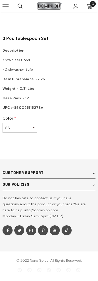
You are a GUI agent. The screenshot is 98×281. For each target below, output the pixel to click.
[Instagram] (31, 230)
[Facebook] (8, 230)
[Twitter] (19, 230)
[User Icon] (75, 6)
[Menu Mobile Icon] (6, 6)
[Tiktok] (67, 230)
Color (9, 118)
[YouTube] (55, 230)
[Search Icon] (20, 6)
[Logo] (49, 6)
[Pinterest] (43, 230)
